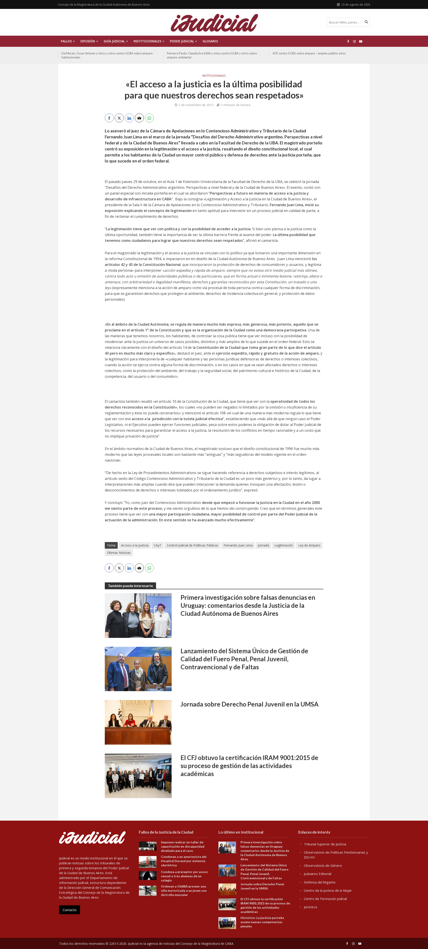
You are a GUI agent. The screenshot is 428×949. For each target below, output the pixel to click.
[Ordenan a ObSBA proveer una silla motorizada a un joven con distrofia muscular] (147, 890)
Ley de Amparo (309, 545)
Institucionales (214, 76)
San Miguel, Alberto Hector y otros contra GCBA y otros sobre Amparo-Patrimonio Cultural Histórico (319, 55)
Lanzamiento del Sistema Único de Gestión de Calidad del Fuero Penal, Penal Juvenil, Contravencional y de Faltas (244, 659)
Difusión (87, 41)
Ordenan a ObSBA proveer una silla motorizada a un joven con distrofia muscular (184, 890)
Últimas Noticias (119, 553)
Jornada (263, 545)
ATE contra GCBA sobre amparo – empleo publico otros (203, 53)
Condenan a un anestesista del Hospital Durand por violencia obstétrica (183, 861)
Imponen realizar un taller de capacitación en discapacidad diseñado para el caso (182, 846)
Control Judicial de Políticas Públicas (192, 545)
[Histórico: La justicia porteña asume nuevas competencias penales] (227, 922)
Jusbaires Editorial (317, 873)
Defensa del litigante (319, 882)
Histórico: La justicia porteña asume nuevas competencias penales (262, 922)
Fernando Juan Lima (238, 545)
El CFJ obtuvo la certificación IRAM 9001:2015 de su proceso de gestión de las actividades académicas (249, 765)
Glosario (210, 41)
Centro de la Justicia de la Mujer (328, 890)
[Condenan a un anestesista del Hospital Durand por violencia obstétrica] (147, 861)
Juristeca (310, 907)
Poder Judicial (182, 41)
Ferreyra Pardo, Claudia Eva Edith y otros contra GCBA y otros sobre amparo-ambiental (106, 55)
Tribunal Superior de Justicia (325, 844)
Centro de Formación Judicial (325, 898)
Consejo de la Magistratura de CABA (207, 943)
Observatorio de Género (323, 865)
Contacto (69, 910)
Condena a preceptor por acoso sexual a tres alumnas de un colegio (184, 876)
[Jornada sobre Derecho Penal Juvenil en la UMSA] (138, 721)
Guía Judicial (114, 41)
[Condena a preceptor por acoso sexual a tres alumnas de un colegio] (147, 875)
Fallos (66, 41)
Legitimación (283, 545)
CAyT (157, 545)
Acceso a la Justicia (134, 545)
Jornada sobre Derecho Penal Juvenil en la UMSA (250, 704)
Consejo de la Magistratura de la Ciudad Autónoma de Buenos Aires (104, 4)
